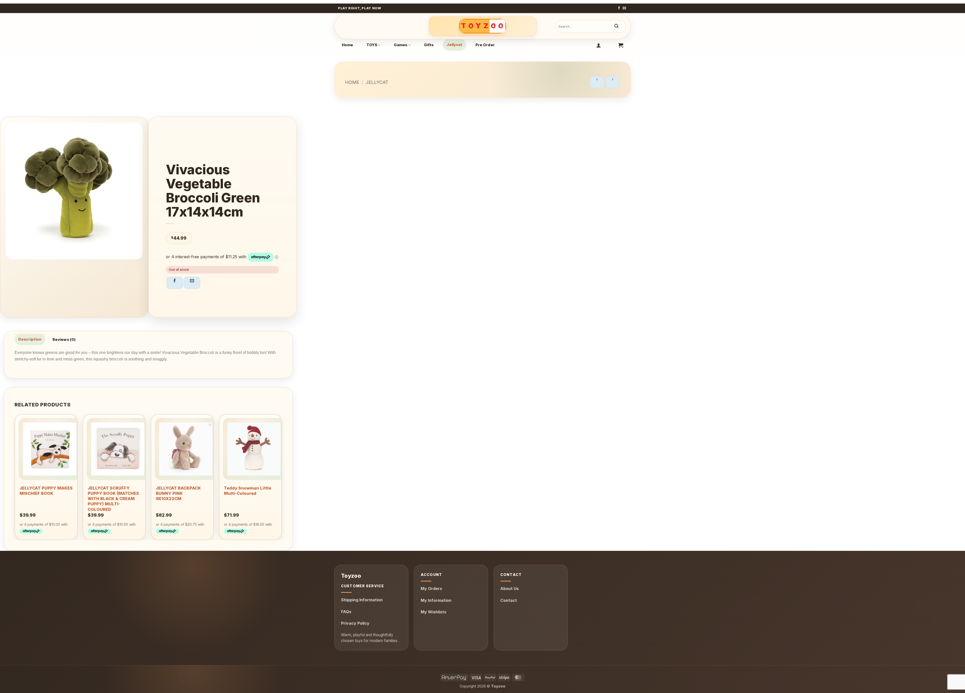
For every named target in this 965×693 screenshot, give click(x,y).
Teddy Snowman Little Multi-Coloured (247, 491)
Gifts (429, 45)
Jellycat (454, 44)
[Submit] (616, 26)
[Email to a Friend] (192, 283)
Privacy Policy (355, 623)
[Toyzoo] (482, 26)
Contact (508, 600)
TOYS (371, 45)
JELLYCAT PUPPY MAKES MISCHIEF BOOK (46, 491)
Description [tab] (29, 339)
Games (401, 45)
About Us (509, 588)
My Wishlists (433, 611)
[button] (598, 45)
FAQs (346, 611)
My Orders (431, 588)
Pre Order (485, 45)
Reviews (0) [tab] (64, 339)
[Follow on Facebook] (619, 8)
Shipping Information (362, 599)
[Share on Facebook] (174, 283)
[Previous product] (612, 82)
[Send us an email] (624, 8)
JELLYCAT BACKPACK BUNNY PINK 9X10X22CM (178, 493)
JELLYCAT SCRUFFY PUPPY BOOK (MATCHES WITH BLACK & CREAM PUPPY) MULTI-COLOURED (113, 499)
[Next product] (597, 82)
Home (347, 45)
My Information (436, 600)
